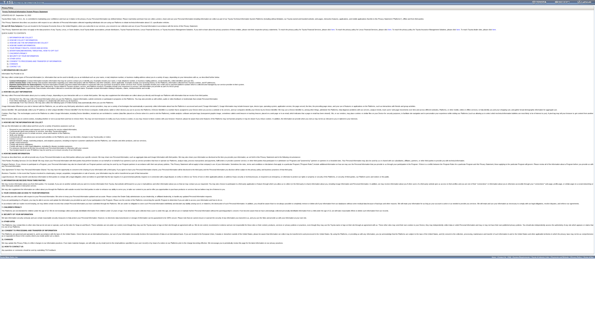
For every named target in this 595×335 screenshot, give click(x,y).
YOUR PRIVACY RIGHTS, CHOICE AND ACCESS (28, 48)
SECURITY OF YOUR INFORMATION (24, 56)
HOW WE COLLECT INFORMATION (23, 40)
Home (494, 257)
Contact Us (502, 257)
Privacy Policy (576, 257)
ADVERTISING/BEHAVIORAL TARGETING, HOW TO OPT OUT (34, 51)
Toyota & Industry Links (540, 257)
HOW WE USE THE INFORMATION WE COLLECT (28, 43)
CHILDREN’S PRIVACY (18, 53)
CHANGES (13, 64)
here (333, 30)
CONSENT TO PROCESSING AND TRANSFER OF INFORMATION (35, 61)
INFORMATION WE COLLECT (21, 37)
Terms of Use (589, 257)
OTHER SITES (15, 59)
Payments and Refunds (560, 257)
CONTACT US (14, 66)
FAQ (509, 257)
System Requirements (521, 257)
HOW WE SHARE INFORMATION (22, 45)
